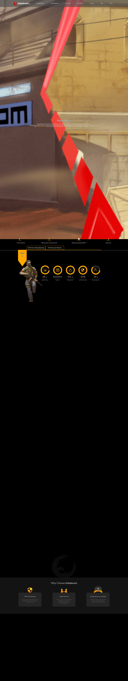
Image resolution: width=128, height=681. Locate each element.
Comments (67, 3)
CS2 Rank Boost (40, 3)
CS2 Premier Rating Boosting (36, 248)
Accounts (92, 3)
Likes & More (80, 3)
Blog (102, 3)
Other (111, 3)
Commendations (54, 3)
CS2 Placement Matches (55, 248)
